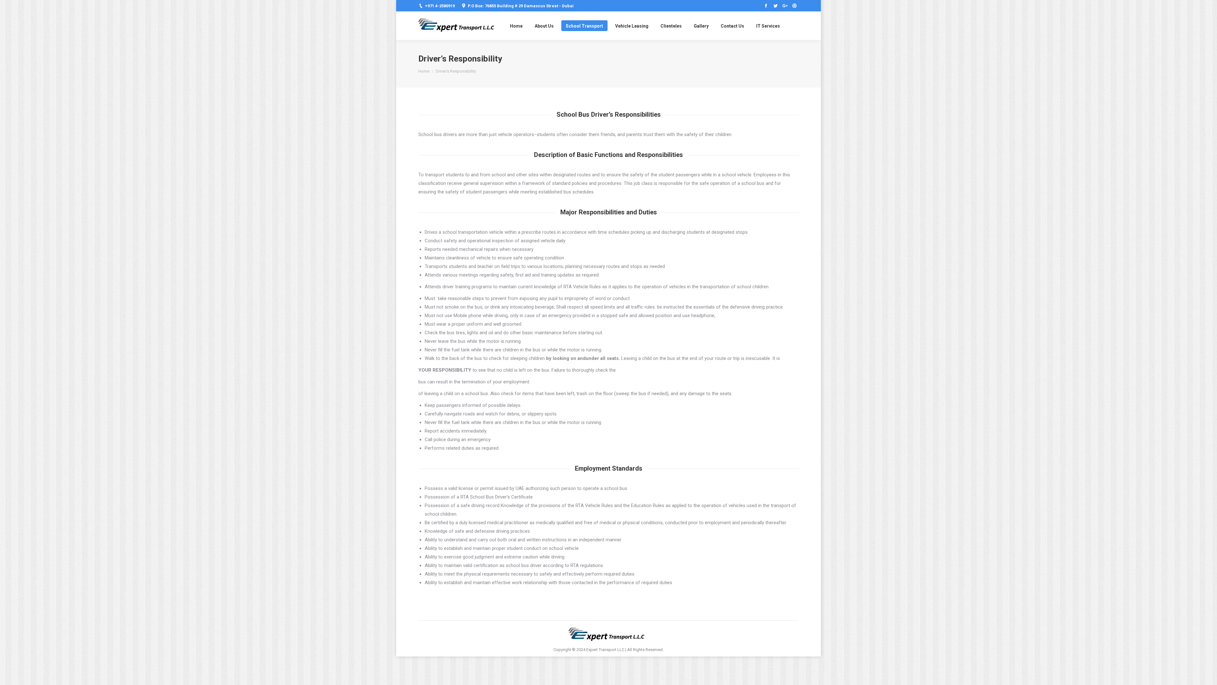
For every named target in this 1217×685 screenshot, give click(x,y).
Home (423, 71)
